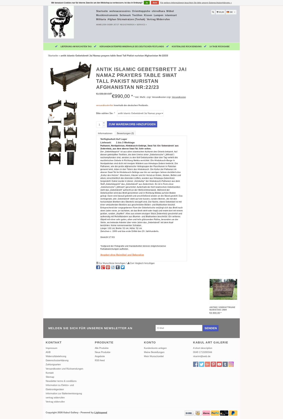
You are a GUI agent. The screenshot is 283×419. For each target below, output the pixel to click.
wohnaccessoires (120, 11)
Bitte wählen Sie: (105, 113)
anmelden (101, 25)
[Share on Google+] (103, 267)
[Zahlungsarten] (189, 413)
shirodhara (158, 11)
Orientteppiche (141, 11)
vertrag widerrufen (55, 397)
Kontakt (50, 372)
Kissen (148, 15)
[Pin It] (108, 267)
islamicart (171, 15)
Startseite (102, 11)
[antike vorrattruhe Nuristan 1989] (223, 289)
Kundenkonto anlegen (155, 348)
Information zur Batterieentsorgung (64, 393)
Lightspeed (100, 412)
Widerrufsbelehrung (56, 356)
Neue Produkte (102, 352)
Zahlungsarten (53, 364)
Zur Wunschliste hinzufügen (112, 263)
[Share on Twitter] (123, 267)
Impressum (51, 348)
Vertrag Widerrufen (158, 19)
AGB (48, 352)
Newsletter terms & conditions (61, 381)
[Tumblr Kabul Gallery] (225, 364)
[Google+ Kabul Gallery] (207, 364)
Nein (155, 3)
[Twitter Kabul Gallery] (201, 364)
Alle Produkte (102, 348)
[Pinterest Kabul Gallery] (213, 364)
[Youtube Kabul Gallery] (219, 364)
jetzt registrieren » (124, 25)
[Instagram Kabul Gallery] (231, 364)
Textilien (137, 15)
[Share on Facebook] (98, 267)
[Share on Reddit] (113, 267)
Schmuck (125, 15)
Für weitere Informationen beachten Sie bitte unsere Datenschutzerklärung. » (196, 3)
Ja (147, 3)
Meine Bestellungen (154, 352)
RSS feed (100, 360)
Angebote (100, 356)
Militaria (101, 19)
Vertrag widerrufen (55, 401)
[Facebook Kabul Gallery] (195, 364)
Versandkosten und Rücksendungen (64, 368)
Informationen (105, 133)
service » (142, 25)
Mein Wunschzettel (154, 356)
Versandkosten (179, 97)
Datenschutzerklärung (57, 360)
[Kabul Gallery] (69, 24)
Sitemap (50, 377)
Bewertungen (125, 133)
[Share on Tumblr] (118, 267)
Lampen (158, 15)
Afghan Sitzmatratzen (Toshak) (126, 19)
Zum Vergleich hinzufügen (142, 263)
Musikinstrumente (107, 15)
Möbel (170, 11)
